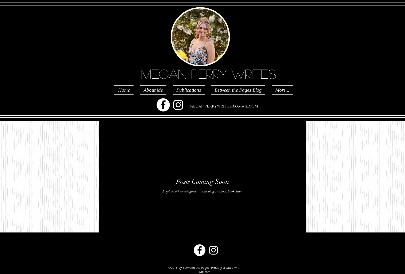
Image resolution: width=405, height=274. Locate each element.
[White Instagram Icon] (178, 104)
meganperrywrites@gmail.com (223, 106)
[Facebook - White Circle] (163, 104)
